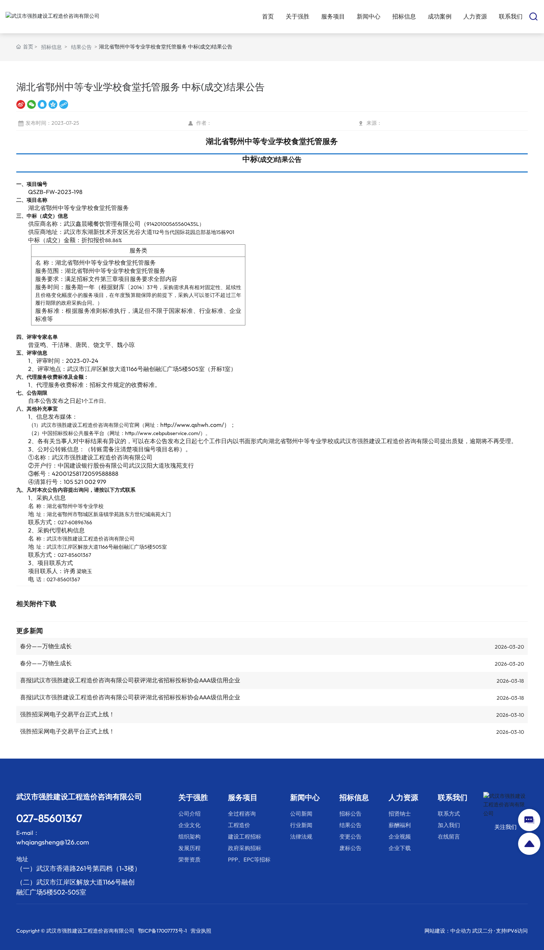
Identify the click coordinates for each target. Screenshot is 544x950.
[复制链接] (63, 104)
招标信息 (51, 47)
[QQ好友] (42, 104)
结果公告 (81, 47)
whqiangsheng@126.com (52, 842)
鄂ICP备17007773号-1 (162, 930)
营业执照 (201, 930)
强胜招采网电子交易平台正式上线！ (67, 714)
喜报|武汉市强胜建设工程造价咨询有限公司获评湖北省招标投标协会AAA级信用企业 (130, 680)
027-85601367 (74, 555)
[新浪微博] (20, 104)
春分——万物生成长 (46, 646)
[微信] (31, 104)
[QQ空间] (52, 104)
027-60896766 (75, 522)
